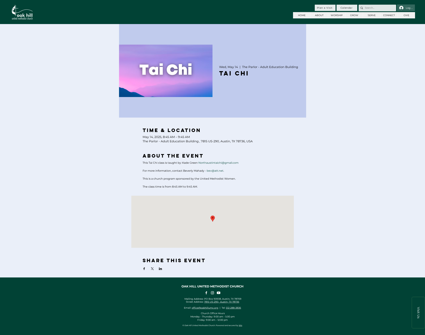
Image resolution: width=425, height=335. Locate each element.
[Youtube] (218, 293)
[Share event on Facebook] (144, 268)
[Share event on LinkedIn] (160, 268)
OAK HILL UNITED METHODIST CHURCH (212, 286)
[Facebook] (206, 293)
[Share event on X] (152, 268)
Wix (240, 325)
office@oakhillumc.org (205, 307)
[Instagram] (212, 293)
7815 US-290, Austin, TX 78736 (221, 301)
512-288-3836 (233, 307)
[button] (418, 312)
